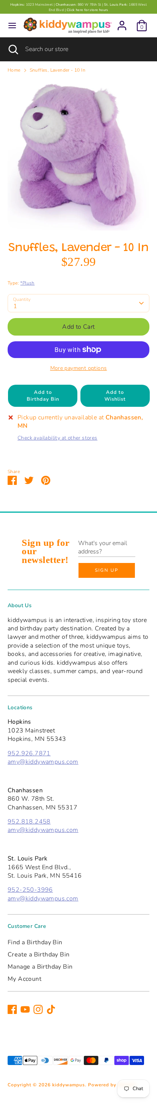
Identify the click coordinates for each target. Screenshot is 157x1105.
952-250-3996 (30, 890)
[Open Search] (12, 49)
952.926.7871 (29, 753)
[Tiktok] (51, 1009)
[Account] (122, 22)
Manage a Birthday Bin (40, 967)
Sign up (107, 570)
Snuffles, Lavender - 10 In (57, 70)
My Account (25, 979)
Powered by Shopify (112, 1085)
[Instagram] (38, 1009)
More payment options (78, 368)
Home (14, 70)
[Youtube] (25, 1009)
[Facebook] (12, 1009)
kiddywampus (68, 1085)
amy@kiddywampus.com (43, 762)
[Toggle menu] (12, 25)
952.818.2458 (29, 821)
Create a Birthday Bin (38, 954)
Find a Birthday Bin (35, 942)
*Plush (27, 283)
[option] (78, 155)
